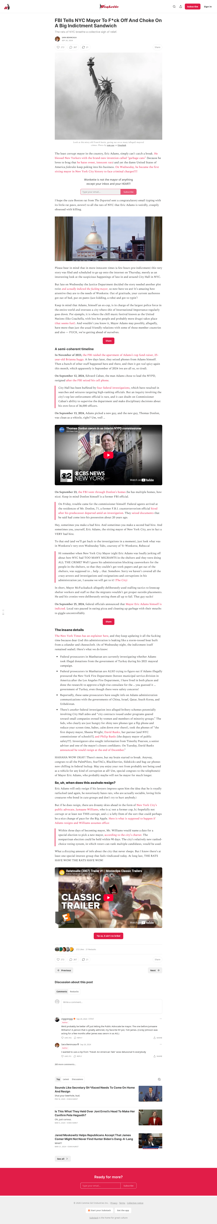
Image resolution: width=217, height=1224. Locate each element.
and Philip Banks (105, 736)
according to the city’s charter (123, 835)
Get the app (123, 1210)
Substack (93, 1217)
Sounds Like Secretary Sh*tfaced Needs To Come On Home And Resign (95, 1089)
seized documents (143, 513)
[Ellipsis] (160, 1018)
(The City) (121, 580)
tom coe (110, 145)
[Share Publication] (181, 6)
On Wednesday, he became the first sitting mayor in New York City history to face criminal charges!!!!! (107, 169)
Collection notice (135, 1203)
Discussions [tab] (77, 1079)
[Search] (174, 6)
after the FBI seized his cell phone (87, 380)
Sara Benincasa (69, 37)
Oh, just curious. (63, 1119)
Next (153, 970)
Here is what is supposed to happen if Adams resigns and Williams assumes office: (105, 820)
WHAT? (58, 1143)
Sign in (208, 6)
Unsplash (122, 145)
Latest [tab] (66, 1079)
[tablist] (67, 992)
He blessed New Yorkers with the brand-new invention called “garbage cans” (106, 156)
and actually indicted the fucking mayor (85, 289)
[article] (108, 1095)
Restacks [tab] (74, 991)
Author (65, 1022)
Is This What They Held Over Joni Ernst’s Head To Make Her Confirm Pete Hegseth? (95, 1113)
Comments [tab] (62, 991)
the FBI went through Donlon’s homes (102, 492)
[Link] (50, 349)
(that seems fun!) (65, 323)
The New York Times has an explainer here (81, 636)
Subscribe (192, 6)
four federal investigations (113, 388)
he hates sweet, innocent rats (95, 162)
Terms (122, 1203)
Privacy (113, 1203)
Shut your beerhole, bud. (67, 1095)
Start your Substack (101, 1210)
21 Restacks (91, 949)
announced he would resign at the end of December (92, 750)
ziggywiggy (67, 1018)
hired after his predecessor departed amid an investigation (108, 510)
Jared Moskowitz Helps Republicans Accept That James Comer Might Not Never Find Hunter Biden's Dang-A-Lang (94, 1137)
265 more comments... (65, 1064)
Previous (66, 970)
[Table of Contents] (3, 612)
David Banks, (112, 732)
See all (60, 1158)
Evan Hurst (72, 1099)
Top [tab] (58, 1079)
